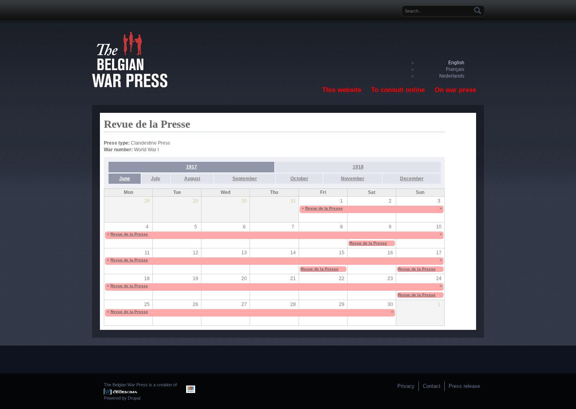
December (412, 178)
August (192, 178)
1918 (358, 167)
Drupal (134, 398)
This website (341, 90)
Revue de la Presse (324, 208)
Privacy (406, 386)
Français (455, 69)
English (456, 62)
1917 (191, 167)
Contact (431, 386)
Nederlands (451, 76)
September (244, 178)
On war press (455, 90)
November (352, 178)
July (155, 178)
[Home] (129, 86)
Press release (464, 386)
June (124, 178)
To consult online (398, 90)
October (299, 178)
